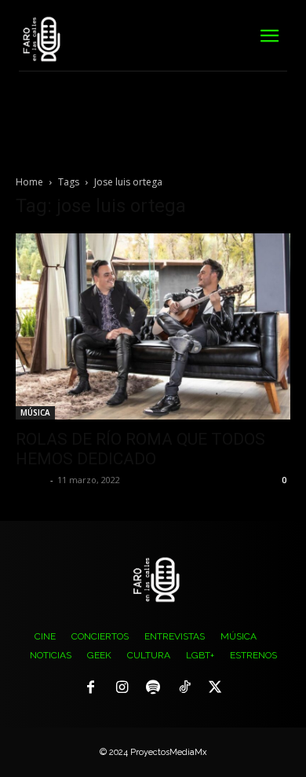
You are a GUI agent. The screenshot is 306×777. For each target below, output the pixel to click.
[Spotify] (153, 688)
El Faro (31, 480)
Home (29, 182)
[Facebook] (91, 688)
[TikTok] (184, 688)
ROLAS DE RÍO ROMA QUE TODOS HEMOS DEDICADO (140, 449)
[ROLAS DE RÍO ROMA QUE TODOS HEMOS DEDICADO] (153, 326)
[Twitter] (215, 688)
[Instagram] (122, 688)
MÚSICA (35, 412)
